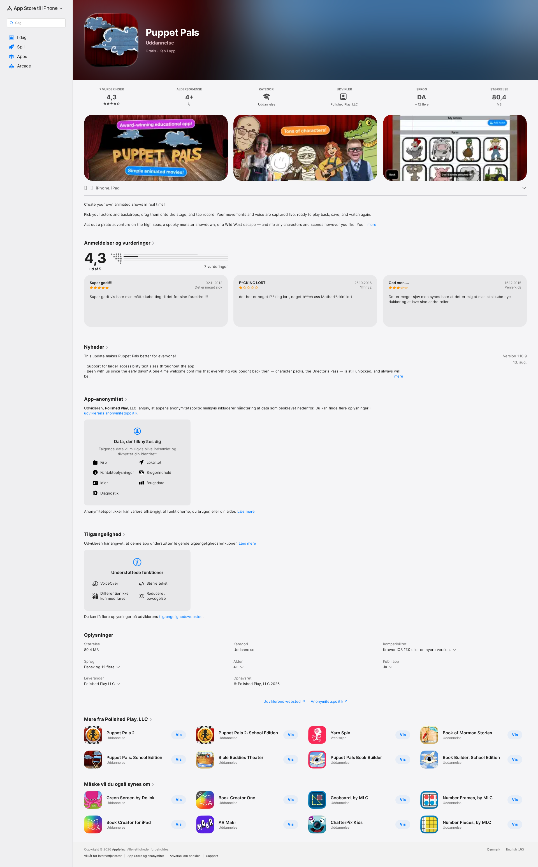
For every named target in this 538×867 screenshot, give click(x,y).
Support (212, 855)
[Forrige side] (78, 148)
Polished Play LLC (99, 683)
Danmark (493, 849)
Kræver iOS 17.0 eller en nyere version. (417, 649)
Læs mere (246, 511)
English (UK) (515, 849)
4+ (235, 667)
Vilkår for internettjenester (103, 855)
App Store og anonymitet (145, 855)
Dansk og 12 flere (99, 667)
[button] (36, 37)
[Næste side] (532, 148)
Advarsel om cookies (185, 855)
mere (371, 224)
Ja (385, 667)
